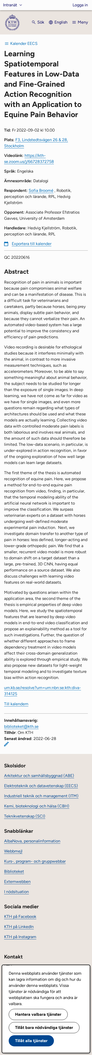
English (60, 22)
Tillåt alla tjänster (31, 1040)
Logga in (80, 5)
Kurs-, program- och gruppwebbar (35, 861)
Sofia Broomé (41, 190)
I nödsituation (16, 891)
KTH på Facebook (20, 916)
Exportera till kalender (31, 243)
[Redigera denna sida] (6, 744)
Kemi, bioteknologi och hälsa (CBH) (36, 806)
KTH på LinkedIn (19, 926)
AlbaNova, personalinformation (32, 841)
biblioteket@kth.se (21, 726)
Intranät (10, 5)
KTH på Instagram (20, 936)
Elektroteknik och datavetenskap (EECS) (41, 785)
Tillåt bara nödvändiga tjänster (44, 1027)
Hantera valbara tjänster (38, 1014)
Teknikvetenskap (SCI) (24, 816)
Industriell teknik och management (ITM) (41, 795)
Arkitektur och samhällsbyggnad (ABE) (39, 775)
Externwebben (17, 881)
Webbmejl (13, 851)
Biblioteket (14, 871)
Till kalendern (16, 703)
